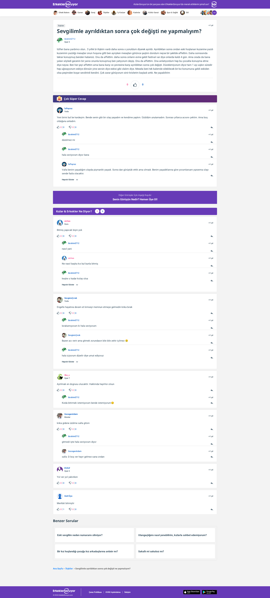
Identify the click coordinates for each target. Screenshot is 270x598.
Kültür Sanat (153, 12)
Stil (187, 12)
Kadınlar (136, 12)
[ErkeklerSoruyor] (67, 591)
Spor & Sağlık (172, 12)
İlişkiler (106, 12)
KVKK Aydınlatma (113, 592)
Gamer (80, 12)
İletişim (127, 592)
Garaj (92, 12)
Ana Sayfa (58, 568)
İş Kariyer (121, 12)
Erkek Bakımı (63, 12)
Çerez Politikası (95, 592)
